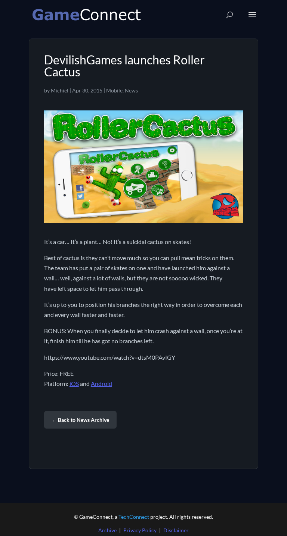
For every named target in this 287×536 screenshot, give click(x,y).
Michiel (59, 90)
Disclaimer (176, 530)
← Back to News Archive (80, 420)
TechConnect (133, 517)
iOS (74, 383)
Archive (107, 530)
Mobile (114, 90)
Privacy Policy (140, 530)
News (131, 90)
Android (101, 383)
